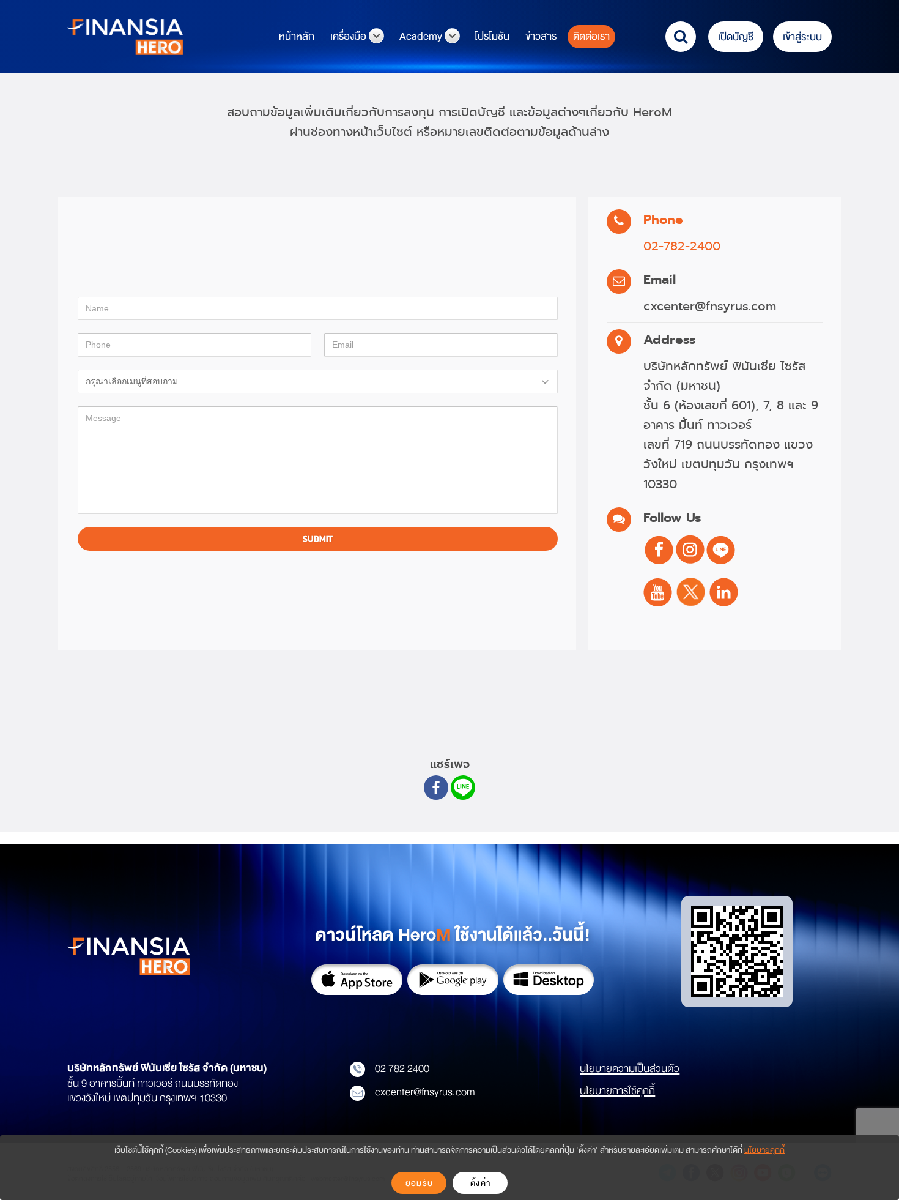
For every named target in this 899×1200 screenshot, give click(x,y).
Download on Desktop (548, 979)
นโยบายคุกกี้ (764, 1150)
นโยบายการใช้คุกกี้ (617, 1090)
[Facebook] (436, 787)
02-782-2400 (681, 246)
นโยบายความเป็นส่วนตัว (629, 1068)
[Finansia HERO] (125, 36)
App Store (356, 979)
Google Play (452, 979)
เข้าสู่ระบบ (802, 37)
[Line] (463, 787)
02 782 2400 (402, 1068)
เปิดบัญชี (735, 37)
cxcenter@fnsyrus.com (425, 1092)
